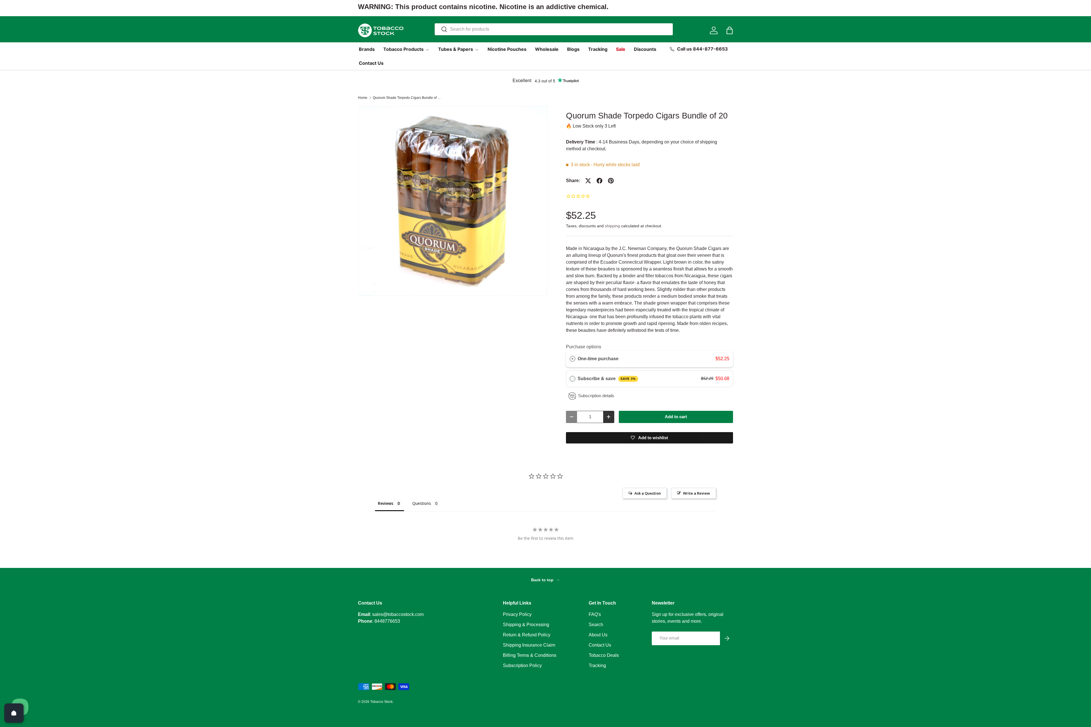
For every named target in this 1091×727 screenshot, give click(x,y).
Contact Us (371, 63)
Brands (367, 49)
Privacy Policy (517, 614)
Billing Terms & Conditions (529, 655)
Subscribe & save (607, 378)
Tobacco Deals (604, 655)
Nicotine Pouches (507, 49)
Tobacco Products (403, 49)
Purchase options (583, 346)
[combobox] (554, 29)
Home (362, 97)
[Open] (14, 713)
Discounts (645, 49)
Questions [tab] (421, 503)
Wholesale (547, 49)
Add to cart (676, 416)
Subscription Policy (522, 665)
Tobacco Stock (381, 702)
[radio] (572, 359)
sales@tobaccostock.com (398, 614)
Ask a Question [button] (647, 493)
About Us (598, 634)
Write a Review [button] (696, 493)
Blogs (573, 49)
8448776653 (387, 621)
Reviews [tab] (385, 503)
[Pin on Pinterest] (611, 180)
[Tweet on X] (588, 180)
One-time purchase (598, 358)
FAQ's (595, 614)
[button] (729, 30)
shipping (612, 226)
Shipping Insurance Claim (529, 645)
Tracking (597, 49)
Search (596, 624)
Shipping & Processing (526, 624)
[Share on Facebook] (599, 180)
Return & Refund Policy (526, 634)
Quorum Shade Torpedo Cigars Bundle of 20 (407, 97)
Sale (620, 49)
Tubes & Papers (455, 49)
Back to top (543, 580)
